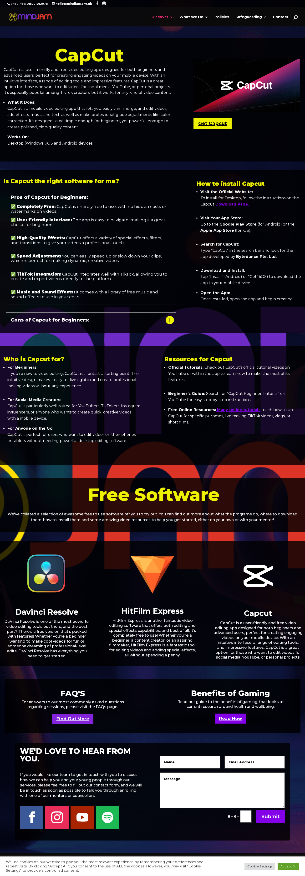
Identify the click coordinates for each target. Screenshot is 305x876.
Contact (280, 17)
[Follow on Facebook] (31, 817)
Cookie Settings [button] (259, 866)
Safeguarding (248, 17)
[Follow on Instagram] (57, 817)
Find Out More (72, 718)
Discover (160, 17)
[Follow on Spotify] (107, 817)
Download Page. (232, 204)
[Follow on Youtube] (82, 817)
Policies (221, 17)
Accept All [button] (288, 866)
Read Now (230, 718)
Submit (270, 816)
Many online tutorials (238, 410)
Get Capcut (212, 123)
